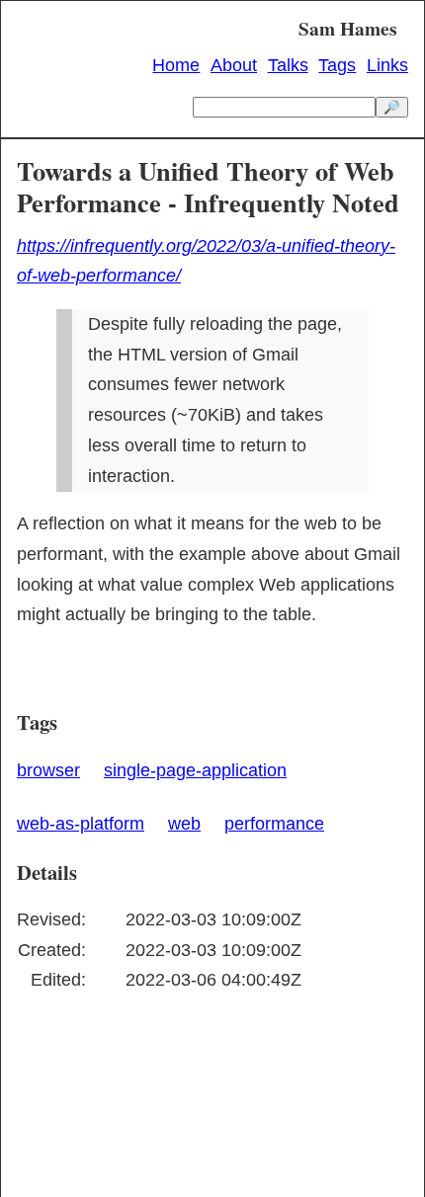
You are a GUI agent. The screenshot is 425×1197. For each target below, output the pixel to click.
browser (48, 770)
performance (274, 824)
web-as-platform (80, 824)
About (234, 65)
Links (387, 65)
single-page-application (195, 770)
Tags (337, 65)
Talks (288, 65)
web (184, 824)
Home (176, 65)
